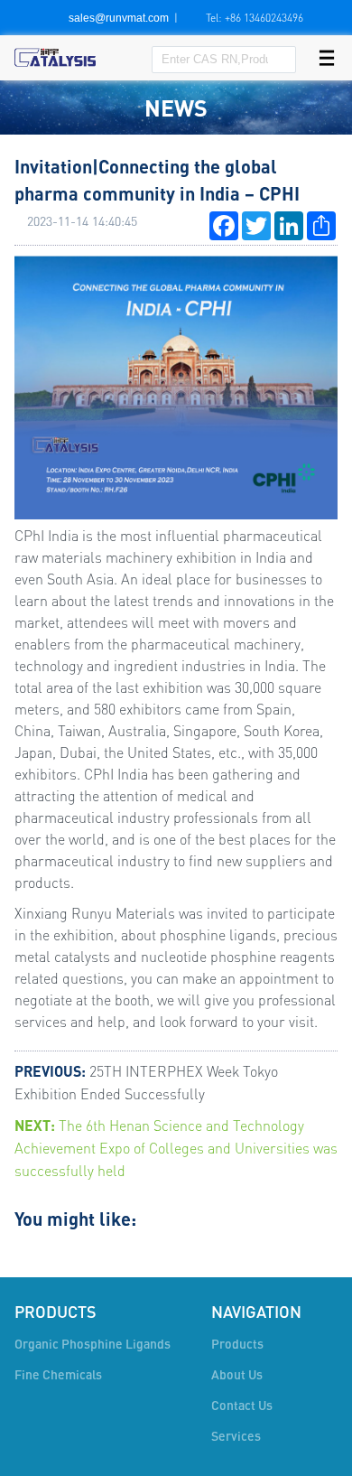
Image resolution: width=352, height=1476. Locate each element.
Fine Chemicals (58, 1374)
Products (237, 1343)
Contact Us (242, 1405)
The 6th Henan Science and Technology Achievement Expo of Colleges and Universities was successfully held (176, 1148)
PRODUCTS (55, 1312)
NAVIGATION (256, 1312)
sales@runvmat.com (119, 18)
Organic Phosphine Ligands (92, 1343)
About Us (237, 1374)
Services (236, 1435)
